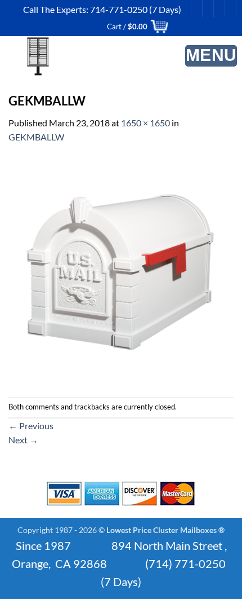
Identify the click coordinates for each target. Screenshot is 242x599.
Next (23, 439)
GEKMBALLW (36, 136)
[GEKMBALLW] (121, 269)
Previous (30, 425)
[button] (211, 56)
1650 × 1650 (145, 122)
